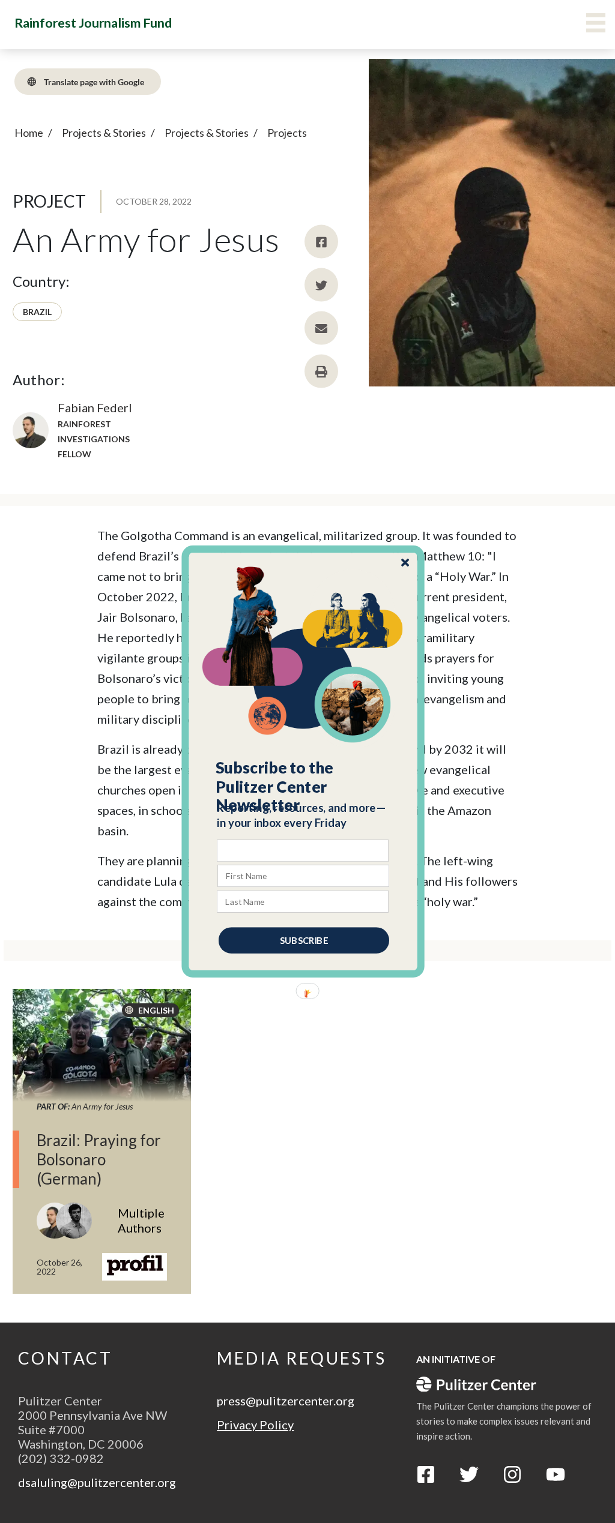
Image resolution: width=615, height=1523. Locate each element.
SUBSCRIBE (304, 940)
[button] (304, 786)
